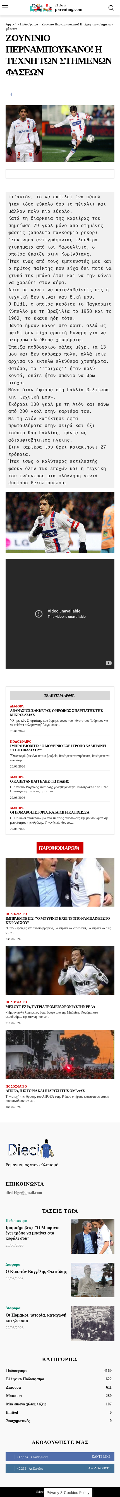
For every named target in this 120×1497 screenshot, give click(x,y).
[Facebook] (11, 94)
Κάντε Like (101, 1456)
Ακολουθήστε (99, 1468)
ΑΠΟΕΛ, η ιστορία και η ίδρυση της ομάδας (45, 1091)
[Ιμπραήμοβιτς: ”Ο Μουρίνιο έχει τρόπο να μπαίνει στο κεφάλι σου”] (60, 882)
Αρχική (11, 24)
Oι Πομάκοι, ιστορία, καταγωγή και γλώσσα (49, 812)
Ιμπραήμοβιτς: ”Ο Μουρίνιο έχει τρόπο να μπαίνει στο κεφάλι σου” (58, 920)
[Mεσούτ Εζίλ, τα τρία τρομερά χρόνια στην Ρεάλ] (60, 970)
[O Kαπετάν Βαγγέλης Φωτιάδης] (92, 1280)
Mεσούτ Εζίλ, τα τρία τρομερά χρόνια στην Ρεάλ (50, 1007)
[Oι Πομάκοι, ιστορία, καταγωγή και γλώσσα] (92, 1323)
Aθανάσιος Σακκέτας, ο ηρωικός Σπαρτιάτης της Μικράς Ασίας (56, 713)
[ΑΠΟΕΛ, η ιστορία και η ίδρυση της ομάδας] (60, 1054)
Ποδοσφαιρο (29, 24)
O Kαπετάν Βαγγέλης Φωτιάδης (39, 781)
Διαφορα (17, 706)
